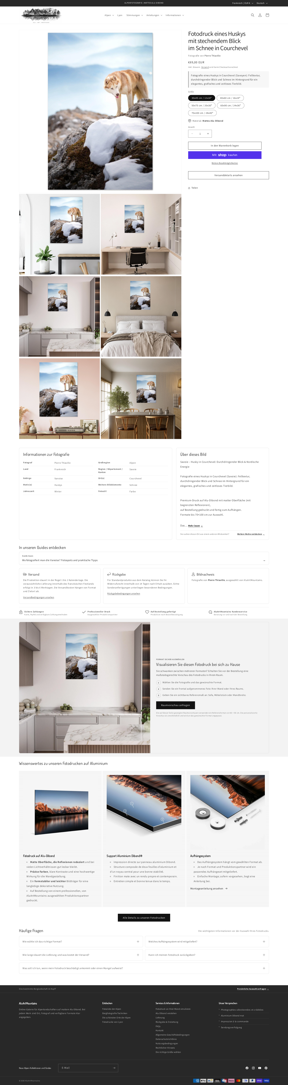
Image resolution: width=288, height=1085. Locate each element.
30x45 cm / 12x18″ (202, 97)
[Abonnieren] (114, 1068)
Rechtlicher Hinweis (165, 1047)
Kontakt (160, 1030)
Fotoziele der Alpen (111, 1009)
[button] (109, 15)
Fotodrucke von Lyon (112, 1022)
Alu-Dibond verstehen (166, 1013)
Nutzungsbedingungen (167, 1043)
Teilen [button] (195, 187)
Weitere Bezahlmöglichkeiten (225, 163)
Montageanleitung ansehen (207, 888)
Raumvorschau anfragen (175, 705)
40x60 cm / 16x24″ (230, 97)
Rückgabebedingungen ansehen (123, 593)
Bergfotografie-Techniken (114, 1013)
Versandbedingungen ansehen (38, 597)
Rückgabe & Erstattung (167, 1022)
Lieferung (160, 1017)
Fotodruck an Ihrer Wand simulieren (173, 1009)
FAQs (158, 1026)
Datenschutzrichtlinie (166, 1039)
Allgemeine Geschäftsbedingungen (173, 1034)
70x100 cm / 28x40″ (202, 112)
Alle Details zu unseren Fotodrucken (144, 917)
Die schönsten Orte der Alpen (116, 1017)
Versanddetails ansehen (228, 175)
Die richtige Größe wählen (168, 1052)
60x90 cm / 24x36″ (230, 105)
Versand (205, 67)
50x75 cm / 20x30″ (202, 105)
